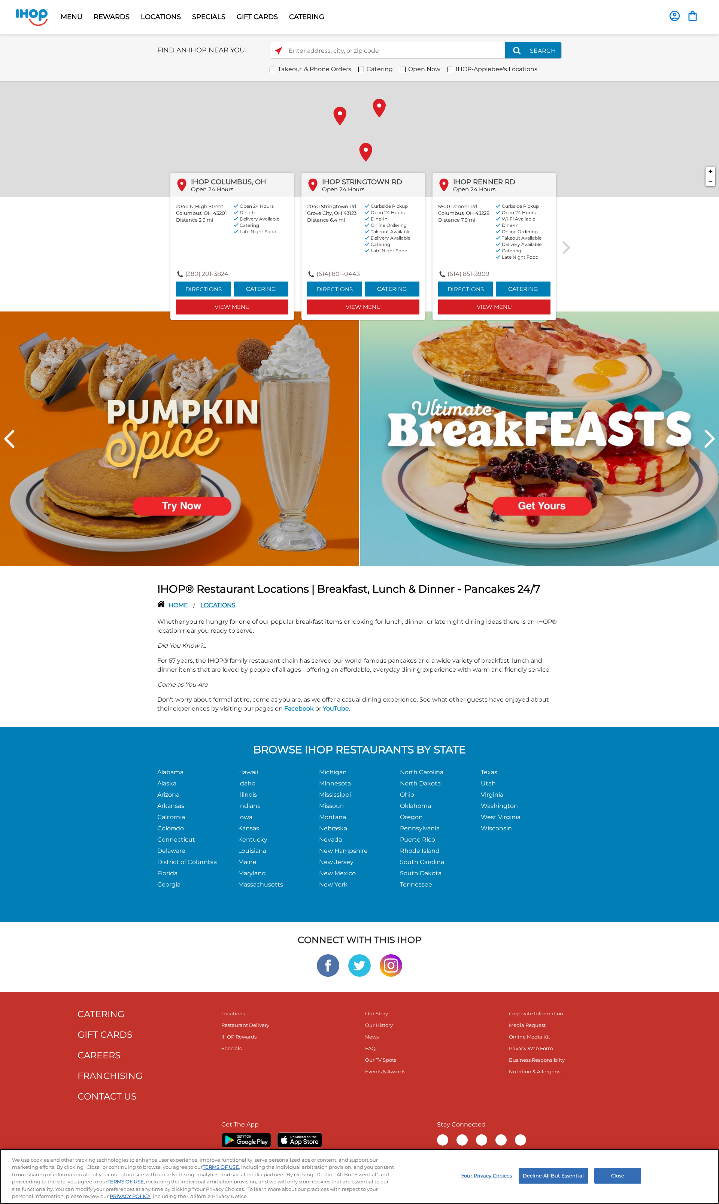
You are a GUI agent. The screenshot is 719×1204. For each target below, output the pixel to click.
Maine (247, 862)
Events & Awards (385, 1071)
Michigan (333, 772)
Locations (233, 1013)
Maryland (252, 873)
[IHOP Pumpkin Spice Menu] (179, 438)
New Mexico (337, 873)
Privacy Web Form (531, 1048)
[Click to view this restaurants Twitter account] (359, 965)
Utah (488, 783)
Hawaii (248, 772)
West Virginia (501, 817)
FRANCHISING (110, 1075)
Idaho (246, 783)
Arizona (168, 794)
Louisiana (252, 850)
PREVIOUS (9, 438)
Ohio (407, 794)
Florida (167, 873)
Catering (261, 288)
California (171, 817)
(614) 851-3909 (468, 273)
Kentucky (252, 839)
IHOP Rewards (239, 1037)
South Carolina (422, 862)
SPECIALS (208, 17)
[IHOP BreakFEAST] (539, 438)
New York (333, 884)
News (372, 1037)
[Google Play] (246, 1139)
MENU (71, 17)
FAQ (370, 1048)
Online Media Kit (529, 1037)
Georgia (168, 884)
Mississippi (335, 794)
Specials (231, 1048)
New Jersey (336, 862)
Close (618, 1176)
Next (709, 438)
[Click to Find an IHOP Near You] (278, 50)
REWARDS (112, 17)
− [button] (711, 181)
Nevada (330, 839)
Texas (489, 772)
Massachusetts (260, 884)
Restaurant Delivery (245, 1025)
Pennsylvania (420, 828)
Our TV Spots (380, 1060)
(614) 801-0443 (338, 273)
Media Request (527, 1025)
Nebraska (333, 828)
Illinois (247, 794)
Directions (203, 289)
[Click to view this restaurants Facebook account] (328, 965)
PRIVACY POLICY (130, 1196)
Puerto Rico (417, 839)
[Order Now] (692, 16)
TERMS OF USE (221, 1167)
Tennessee (416, 884)
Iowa (245, 817)
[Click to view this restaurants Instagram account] (391, 965)
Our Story (376, 1013)
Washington (499, 805)
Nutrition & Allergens (534, 1071)
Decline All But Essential (553, 1176)
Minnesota (335, 783)
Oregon (411, 817)
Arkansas (170, 805)
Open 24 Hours (212, 189)
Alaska (166, 783)
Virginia (492, 794)
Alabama (170, 772)
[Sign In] (674, 16)
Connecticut (176, 839)
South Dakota (421, 873)
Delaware (171, 850)
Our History (379, 1025)
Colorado (170, 828)
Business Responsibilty (537, 1060)
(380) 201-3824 (206, 273)
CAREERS (99, 1055)
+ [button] (711, 171)
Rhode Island (420, 850)
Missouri (331, 805)
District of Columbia (187, 862)
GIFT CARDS (257, 17)
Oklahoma (415, 805)
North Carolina (421, 772)
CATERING (306, 17)
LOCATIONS (161, 17)
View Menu (232, 306)
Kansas (248, 828)
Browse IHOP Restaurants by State (359, 749)
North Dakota (420, 783)
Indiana (249, 805)
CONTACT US (107, 1096)
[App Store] (299, 1139)
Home (179, 605)
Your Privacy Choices (486, 1176)
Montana (332, 817)
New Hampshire (343, 850)
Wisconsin (496, 828)
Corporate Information (536, 1013)
